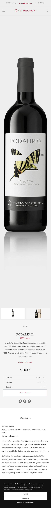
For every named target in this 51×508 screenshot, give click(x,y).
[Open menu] (3, 11)
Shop (25, 326)
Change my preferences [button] (25, 502)
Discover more (25, 362)
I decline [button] (25, 498)
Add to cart (25, 393)
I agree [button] (25, 494)
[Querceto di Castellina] (26, 10)
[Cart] (47, 11)
